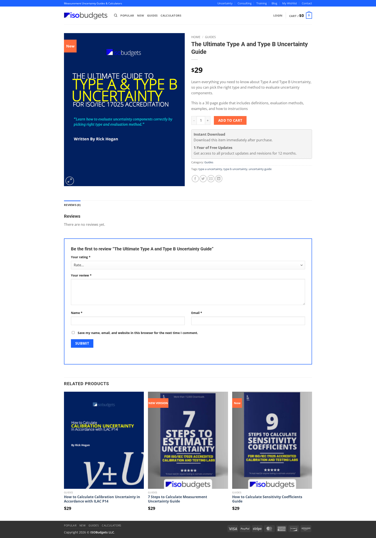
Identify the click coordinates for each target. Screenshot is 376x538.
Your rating (81, 257)
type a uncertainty (210, 169)
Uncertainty (225, 3)
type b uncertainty (235, 169)
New (140, 15)
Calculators (171, 15)
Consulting (245, 3)
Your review (81, 275)
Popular (127, 15)
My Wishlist (289, 3)
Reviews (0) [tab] (72, 205)
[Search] (115, 15)
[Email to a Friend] (211, 178)
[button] (300, 16)
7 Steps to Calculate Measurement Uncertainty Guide (177, 499)
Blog (274, 3)
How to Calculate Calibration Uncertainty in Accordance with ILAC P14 (102, 499)
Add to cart (230, 120)
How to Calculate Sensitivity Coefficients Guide (267, 499)
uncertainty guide (260, 169)
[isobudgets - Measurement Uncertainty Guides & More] (85, 15)
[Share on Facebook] (195, 178)
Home (195, 37)
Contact (307, 3)
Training (261, 3)
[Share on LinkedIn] (218, 178)
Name (76, 313)
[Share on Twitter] (203, 178)
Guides (152, 15)
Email (196, 313)
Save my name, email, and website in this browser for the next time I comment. (138, 333)
